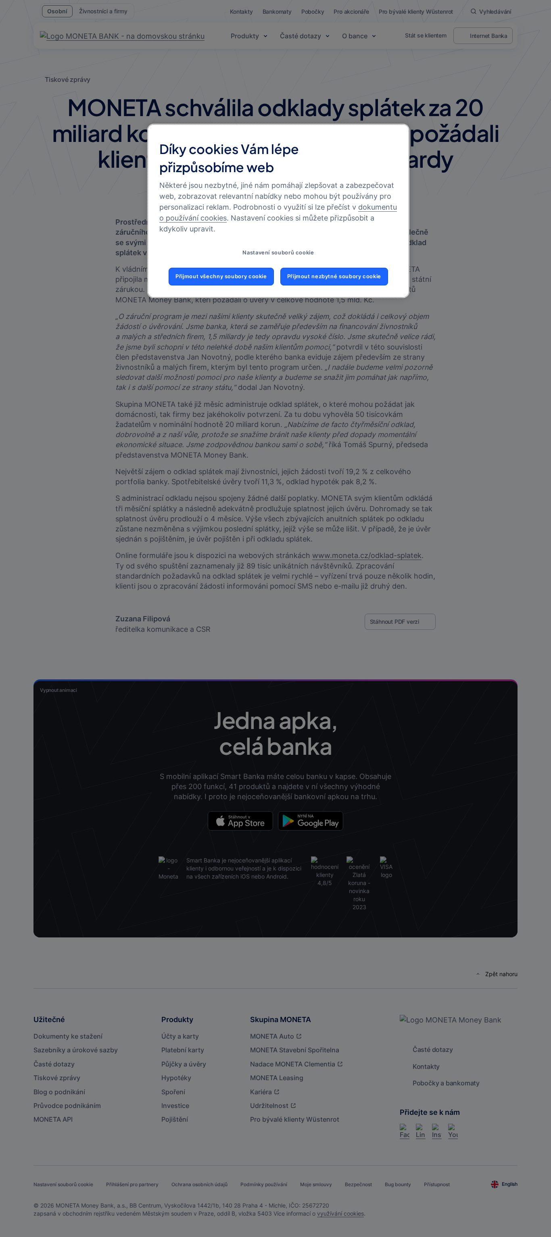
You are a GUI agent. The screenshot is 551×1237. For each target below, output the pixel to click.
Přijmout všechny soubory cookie (221, 276)
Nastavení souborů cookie (278, 253)
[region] (278, 211)
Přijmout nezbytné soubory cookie (334, 276)
